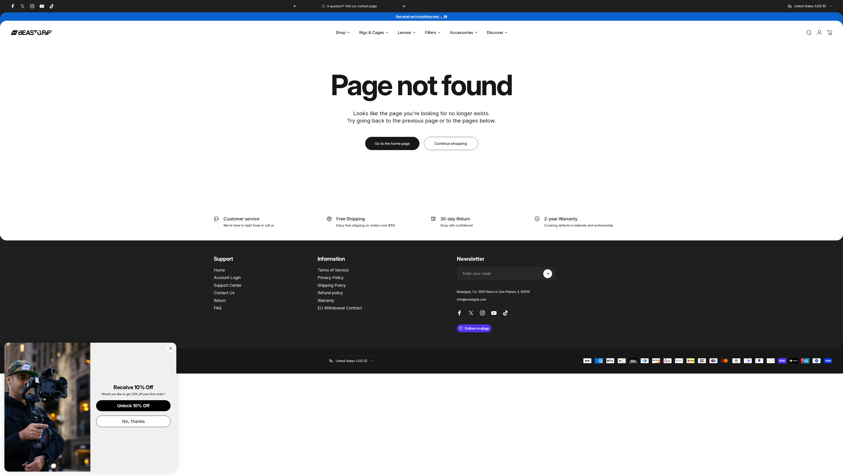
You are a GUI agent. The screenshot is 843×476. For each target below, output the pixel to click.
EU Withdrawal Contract (340, 308)
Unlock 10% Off (133, 405)
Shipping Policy (332, 285)
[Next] (403, 6)
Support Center (228, 285)
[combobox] (810, 6)
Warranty (326, 300)
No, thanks (133, 421)
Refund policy (330, 292)
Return (220, 300)
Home (219, 270)
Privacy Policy (331, 277)
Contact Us (224, 292)
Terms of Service (333, 270)
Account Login (227, 277)
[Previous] (295, 6)
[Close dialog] (171, 348)
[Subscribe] (547, 273)
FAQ (217, 308)
